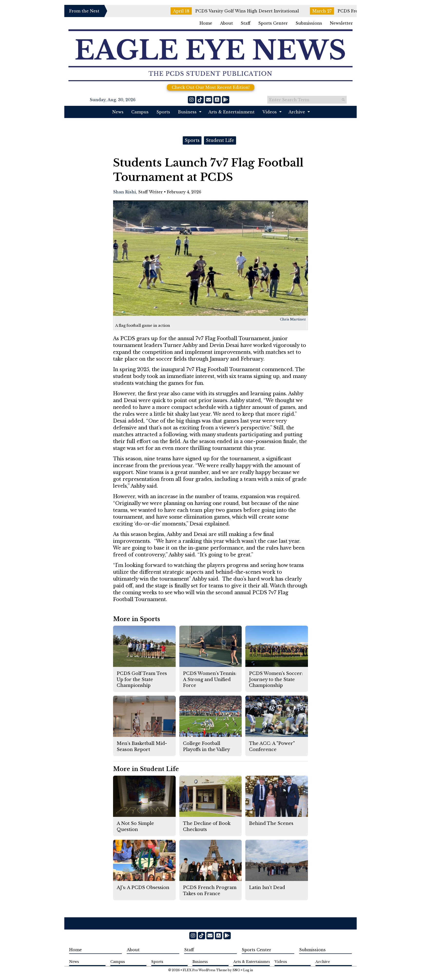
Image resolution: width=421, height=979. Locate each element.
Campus (140, 111)
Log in (248, 970)
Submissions (309, 23)
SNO (236, 970)
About (226, 23)
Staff (245, 23)
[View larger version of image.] (210, 258)
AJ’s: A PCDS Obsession (143, 887)
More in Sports (136, 619)
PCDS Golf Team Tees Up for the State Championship (142, 679)
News (118, 111)
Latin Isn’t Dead (267, 887)
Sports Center (273, 23)
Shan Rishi (124, 191)
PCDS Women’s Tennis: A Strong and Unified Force (209, 679)
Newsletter (341, 23)
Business (187, 111)
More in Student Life (146, 768)
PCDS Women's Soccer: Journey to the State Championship (276, 679)
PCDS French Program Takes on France (339, 11)
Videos (269, 111)
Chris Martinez (293, 319)
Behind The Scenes (271, 823)
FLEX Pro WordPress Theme (205, 970)
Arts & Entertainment (231, 111)
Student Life (220, 140)
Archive (296, 111)
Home (206, 23)
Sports (163, 111)
